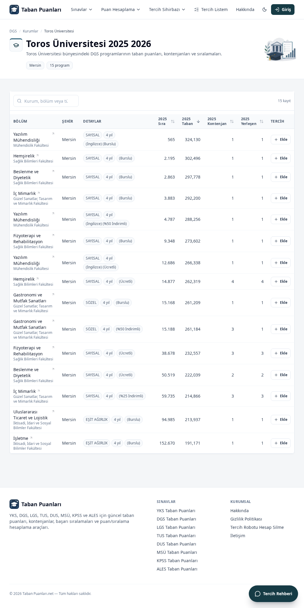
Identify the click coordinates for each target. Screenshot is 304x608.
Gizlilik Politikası (246, 519)
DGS (13, 31)
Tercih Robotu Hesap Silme (257, 527)
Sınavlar (79, 9)
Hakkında (245, 9)
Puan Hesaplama (118, 9)
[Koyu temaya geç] (264, 9)
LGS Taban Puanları (176, 527)
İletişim (237, 535)
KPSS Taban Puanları (177, 560)
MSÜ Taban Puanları (177, 552)
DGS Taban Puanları (176, 519)
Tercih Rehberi (277, 593)
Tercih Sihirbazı (164, 9)
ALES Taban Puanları (177, 569)
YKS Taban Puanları (176, 510)
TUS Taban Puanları (176, 535)
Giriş (286, 9)
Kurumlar (30, 31)
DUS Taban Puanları (176, 544)
